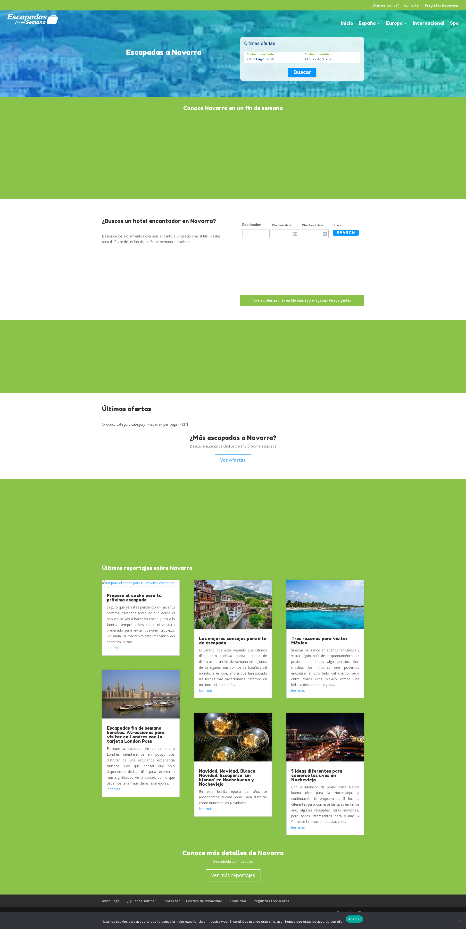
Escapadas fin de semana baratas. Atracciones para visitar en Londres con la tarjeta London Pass (136, 734)
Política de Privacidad (204, 901)
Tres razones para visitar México (319, 640)
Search (346, 233)
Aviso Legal (111, 901)
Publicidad (237, 901)
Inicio (347, 23)
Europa (394, 23)
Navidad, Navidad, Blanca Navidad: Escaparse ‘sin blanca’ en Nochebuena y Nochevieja (227, 777)
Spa (454, 23)
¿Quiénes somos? (385, 6)
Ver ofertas (233, 460)
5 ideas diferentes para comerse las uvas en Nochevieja (316, 775)
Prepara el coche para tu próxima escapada (134, 597)
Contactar (412, 6)
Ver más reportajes (233, 875)
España (367, 23)
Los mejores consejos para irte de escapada (232, 640)
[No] (460, 920)
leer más (113, 647)
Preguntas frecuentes (442, 6)
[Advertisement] (233, 154)
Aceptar (354, 919)
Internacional (429, 23)
